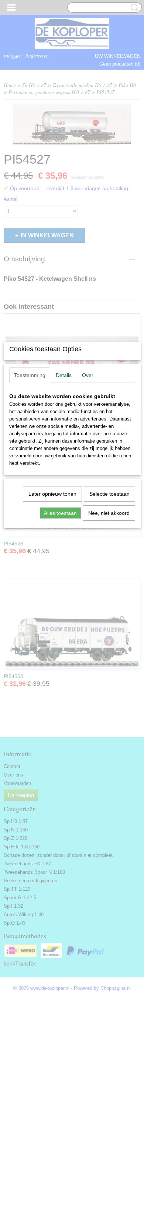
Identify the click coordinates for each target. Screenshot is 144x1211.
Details (64, 375)
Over (87, 375)
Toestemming (29, 375)
